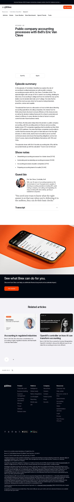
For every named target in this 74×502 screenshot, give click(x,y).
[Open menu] (3, 7)
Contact (45, 394)
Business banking (22, 391)
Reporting (33, 399)
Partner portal (47, 396)
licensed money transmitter (45, 485)
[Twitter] (19, 431)
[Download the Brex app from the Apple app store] (25, 432)
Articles (5, 15)
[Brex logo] (8, 7)
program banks (64, 462)
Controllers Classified (15, 12)
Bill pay (19, 403)
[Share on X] (12, 370)
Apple (37, 75)
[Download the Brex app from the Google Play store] (34, 432)
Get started (67, 7)
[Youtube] (8, 431)
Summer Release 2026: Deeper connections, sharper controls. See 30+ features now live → (37, 2)
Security (45, 402)
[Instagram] (12, 431)
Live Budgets (34, 396)
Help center (60, 391)
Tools (50, 15)
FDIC (66, 457)
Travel (19, 406)
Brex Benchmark (30, 15)
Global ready (34, 391)
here (10, 470)
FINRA (5, 460)
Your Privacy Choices (60, 420)
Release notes (21, 411)
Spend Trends (41, 15)
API (31, 404)
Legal (58, 413)
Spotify (22, 75)
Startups (19, 408)
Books (11, 15)
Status (58, 406)
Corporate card (22, 388)
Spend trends (61, 398)
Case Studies (19, 15)
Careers (45, 391)
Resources (5, 12)
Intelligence (34, 388)
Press (45, 399)
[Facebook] (5, 431)
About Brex (46, 388)
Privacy (59, 416)
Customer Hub (61, 388)
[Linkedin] (16, 431)
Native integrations (36, 394)
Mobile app (34, 402)
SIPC (9, 460)
